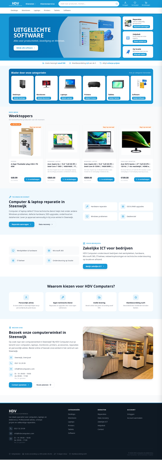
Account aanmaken (134, 418)
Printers (47, 10)
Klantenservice (47, 4)
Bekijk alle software (24, 48)
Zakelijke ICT (103, 422)
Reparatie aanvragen (20, 224)
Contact (101, 429)
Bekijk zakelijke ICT (94, 266)
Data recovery (44, 224)
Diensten (30, 4)
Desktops (14, 10)
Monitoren (26, 10)
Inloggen (130, 414)
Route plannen (43, 385)
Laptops (37, 10)
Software (67, 10)
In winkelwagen (33, 179)
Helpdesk (101, 425)
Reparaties (102, 414)
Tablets (57, 10)
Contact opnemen (19, 385)
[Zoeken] (117, 4)
